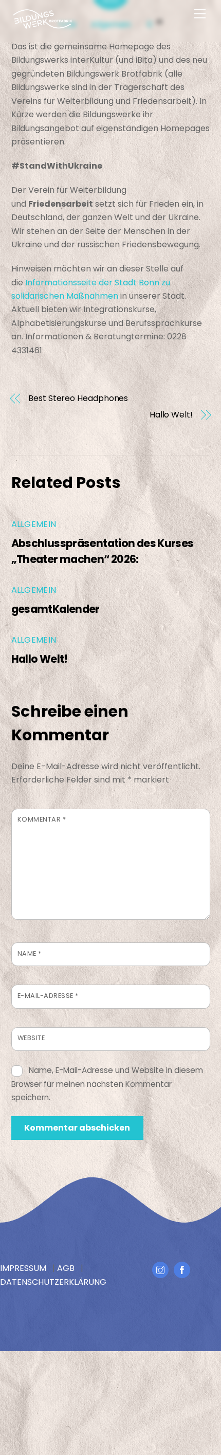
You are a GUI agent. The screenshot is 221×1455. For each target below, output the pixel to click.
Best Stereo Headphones (78, 398)
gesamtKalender (55, 609)
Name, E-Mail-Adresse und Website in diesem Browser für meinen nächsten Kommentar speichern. (107, 1084)
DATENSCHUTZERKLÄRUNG (53, 1282)
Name (29, 953)
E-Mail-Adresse (48, 995)
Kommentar (41, 819)
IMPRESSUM (23, 1268)
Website (31, 1037)
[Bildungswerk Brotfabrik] (42, 24)
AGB (66, 1268)
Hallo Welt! (171, 415)
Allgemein (34, 524)
